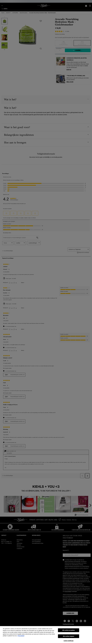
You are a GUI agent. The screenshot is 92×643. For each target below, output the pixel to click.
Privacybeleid (21, 635)
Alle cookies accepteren (68, 630)
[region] (46, 634)
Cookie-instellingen (68, 640)
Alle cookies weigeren (68, 636)
